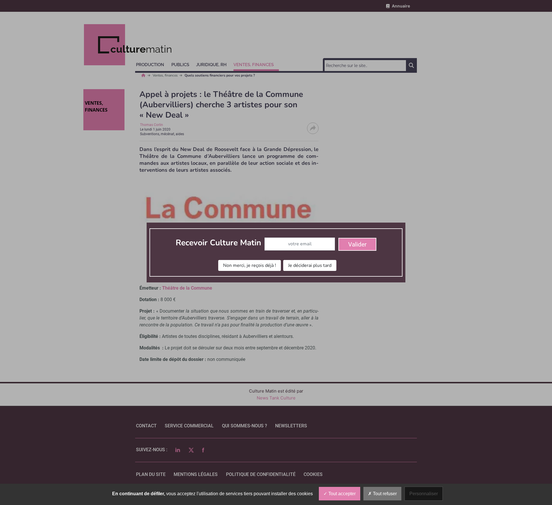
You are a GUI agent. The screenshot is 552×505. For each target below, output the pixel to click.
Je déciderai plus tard (309, 265)
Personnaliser (423, 493)
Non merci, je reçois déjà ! (249, 265)
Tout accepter (341, 493)
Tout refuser (384, 493)
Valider (357, 244)
